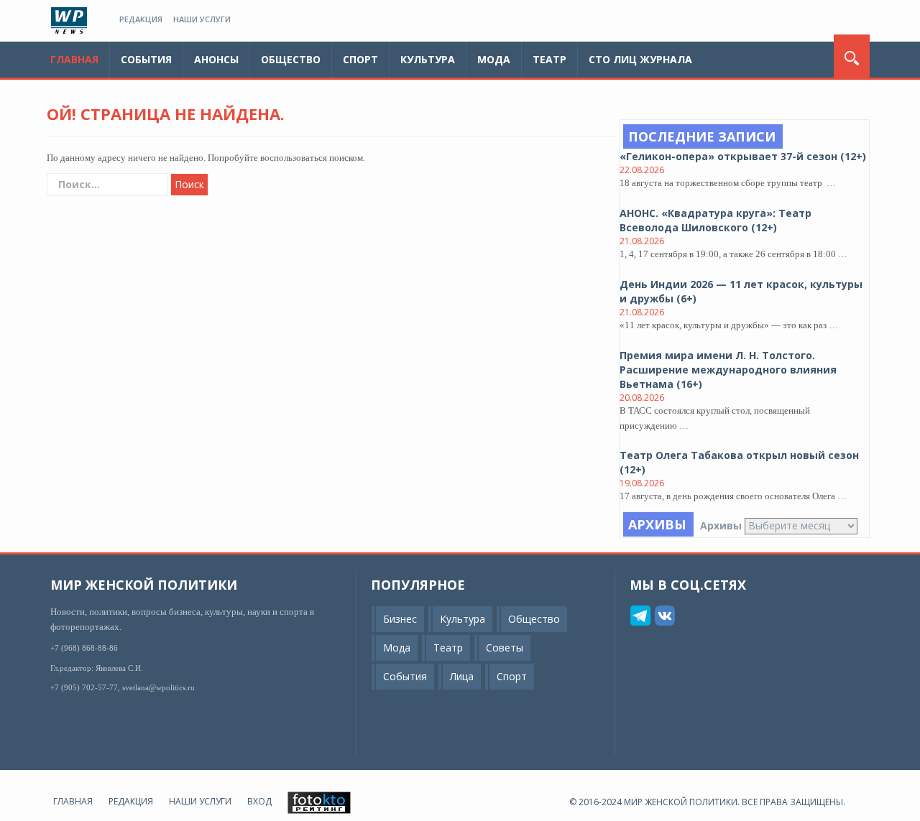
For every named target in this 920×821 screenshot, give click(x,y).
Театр (549, 59)
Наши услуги (202, 19)
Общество (291, 59)
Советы (504, 648)
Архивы (721, 525)
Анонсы (216, 59)
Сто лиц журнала (640, 59)
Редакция (140, 19)
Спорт (360, 59)
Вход (259, 802)
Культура (427, 59)
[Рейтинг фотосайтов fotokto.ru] (319, 802)
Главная (74, 59)
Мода (493, 59)
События (146, 59)
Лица (462, 677)
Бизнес (400, 619)
